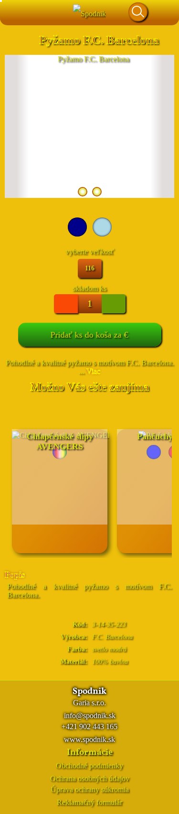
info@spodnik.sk (90, 715)
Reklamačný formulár (89, 802)
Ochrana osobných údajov (89, 778)
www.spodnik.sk (89, 739)
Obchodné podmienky (89, 766)
